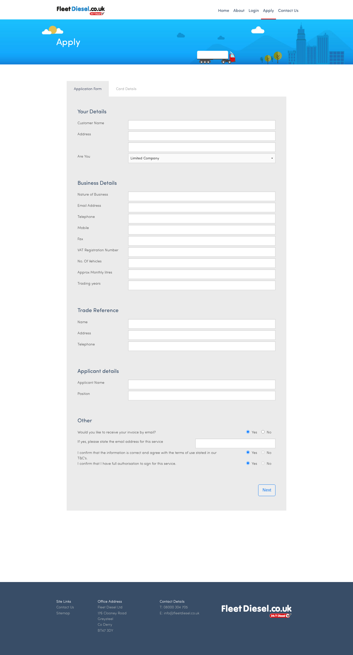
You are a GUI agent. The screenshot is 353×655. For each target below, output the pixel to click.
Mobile (83, 227)
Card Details (126, 88)
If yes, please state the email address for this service (120, 441)
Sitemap (63, 612)
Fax (80, 238)
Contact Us (288, 10)
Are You (84, 156)
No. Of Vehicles (90, 261)
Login (254, 10)
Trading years (89, 283)
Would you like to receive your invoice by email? (117, 432)
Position (84, 393)
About (238, 10)
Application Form (88, 88)
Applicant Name (91, 382)
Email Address (89, 205)
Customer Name (91, 122)
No (269, 432)
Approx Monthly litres (95, 272)
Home (223, 10)
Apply (268, 10)
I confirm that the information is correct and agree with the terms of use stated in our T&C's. (147, 455)
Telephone (86, 216)
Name (83, 321)
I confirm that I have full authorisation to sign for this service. (127, 463)
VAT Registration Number (98, 249)
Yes (254, 432)
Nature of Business (93, 194)
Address (84, 133)
